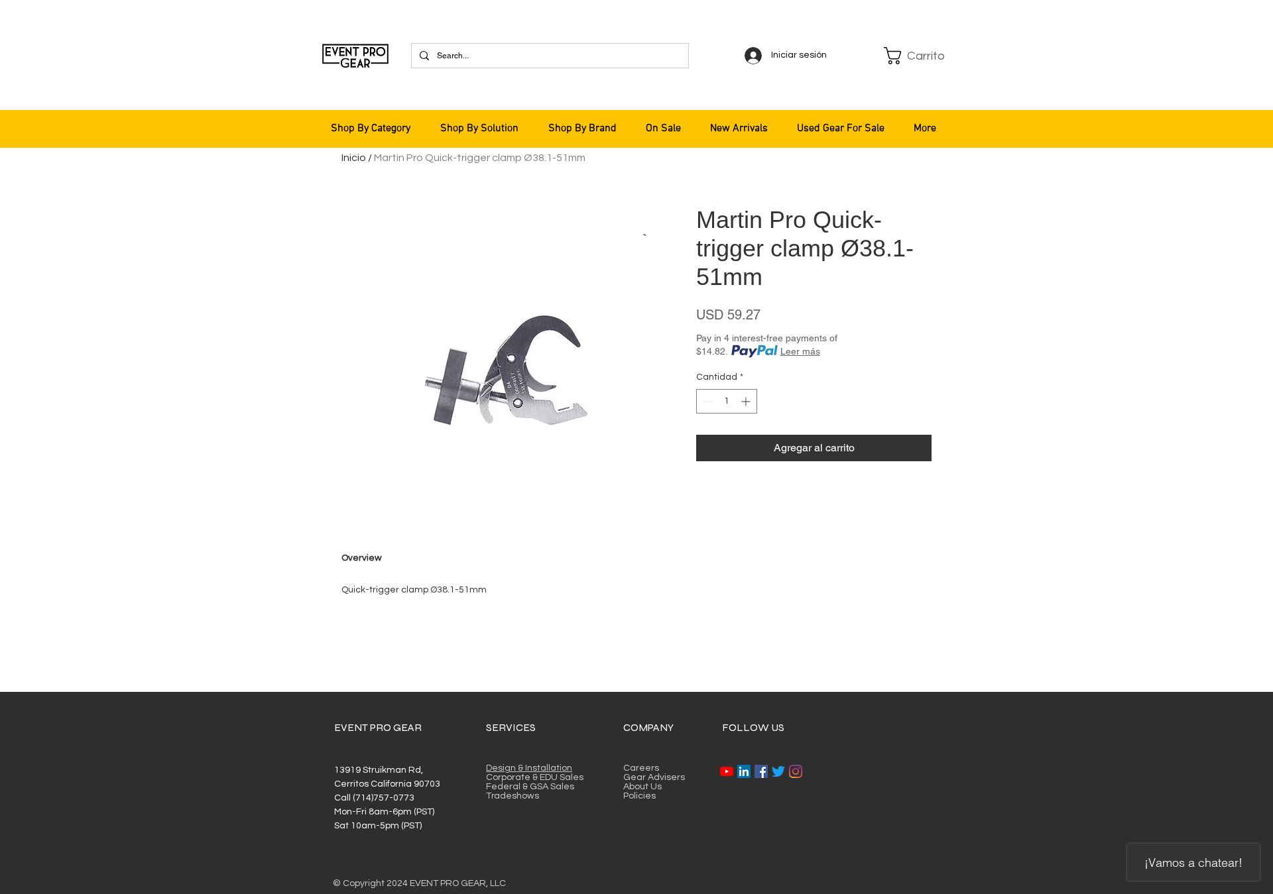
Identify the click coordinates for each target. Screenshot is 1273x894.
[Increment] (747, 401)
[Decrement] (706, 401)
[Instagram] (795, 771)
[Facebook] (761, 771)
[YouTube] (726, 771)
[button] (916, 55)
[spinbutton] (727, 401)
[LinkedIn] (744, 771)
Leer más (800, 351)
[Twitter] (778, 771)
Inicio (353, 157)
